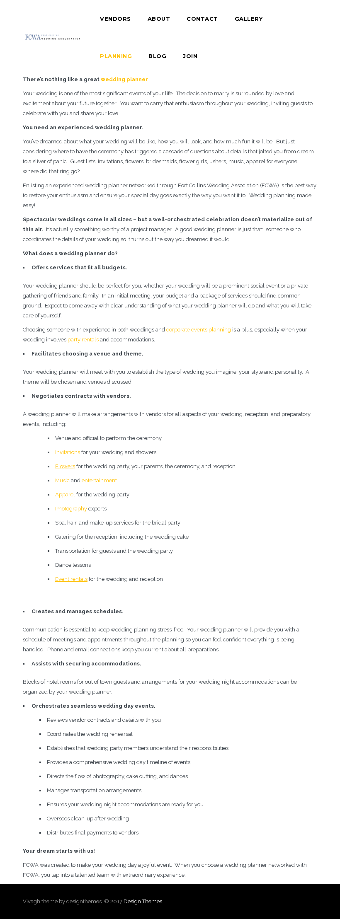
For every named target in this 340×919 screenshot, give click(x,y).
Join (190, 56)
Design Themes (143, 901)
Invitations (67, 452)
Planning (116, 56)
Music (62, 480)
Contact (202, 18)
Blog (157, 56)
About (159, 18)
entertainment (99, 480)
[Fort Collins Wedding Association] (53, 37)
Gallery (249, 18)
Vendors (115, 18)
